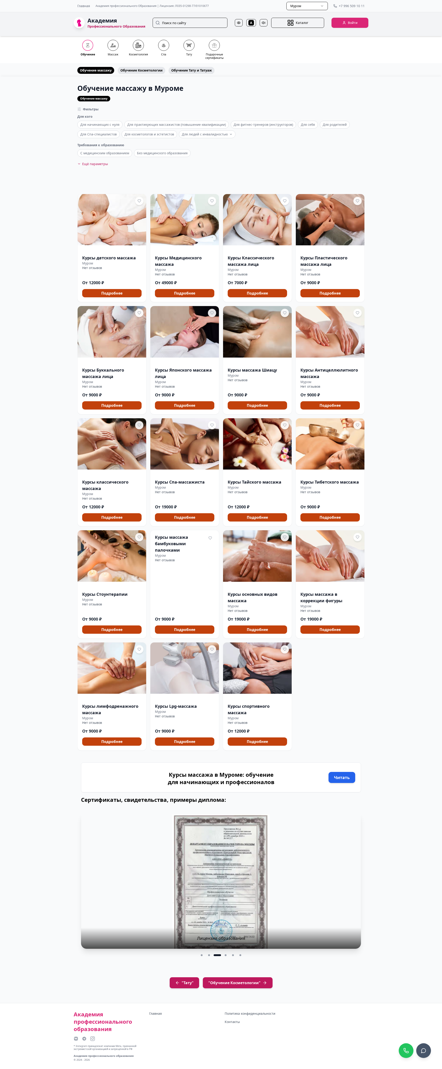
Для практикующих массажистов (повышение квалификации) (176, 124)
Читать (342, 777)
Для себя (308, 124)
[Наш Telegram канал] (84, 1038)
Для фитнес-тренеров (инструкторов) (263, 124)
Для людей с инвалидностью (205, 134)
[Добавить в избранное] (139, 201)
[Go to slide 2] (209, 955)
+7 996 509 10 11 (352, 6)
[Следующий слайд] (354, 884)
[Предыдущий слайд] (87, 884)
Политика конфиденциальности (250, 1013)
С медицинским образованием (104, 153)
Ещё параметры (95, 164)
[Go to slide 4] (224, 955)
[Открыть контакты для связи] (423, 1050)
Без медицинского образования (162, 153)
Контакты (232, 1022)
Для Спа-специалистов (98, 134)
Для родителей (335, 124)
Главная (83, 6)
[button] (111, 248)
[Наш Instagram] (92, 1038)
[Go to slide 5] (233, 955)
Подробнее (111, 293)
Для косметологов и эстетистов (149, 134)
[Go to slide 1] (201, 955)
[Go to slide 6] (240, 955)
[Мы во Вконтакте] (76, 1038)
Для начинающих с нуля (99, 124)
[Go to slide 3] (216, 955)
